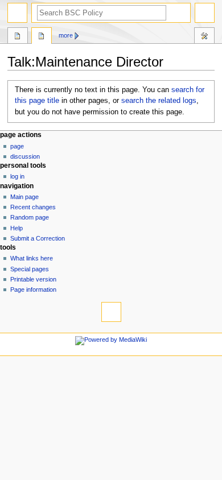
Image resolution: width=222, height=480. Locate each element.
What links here (31, 258)
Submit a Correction (37, 238)
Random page (29, 217)
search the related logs (158, 101)
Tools (204, 37)
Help (16, 228)
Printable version (33, 279)
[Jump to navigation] (17, 13)
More (66, 35)
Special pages (29, 269)
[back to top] (111, 312)
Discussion (25, 156)
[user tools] (205, 13)
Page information (33, 289)
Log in (17, 176)
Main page (24, 196)
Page (17, 146)
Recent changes (33, 207)
